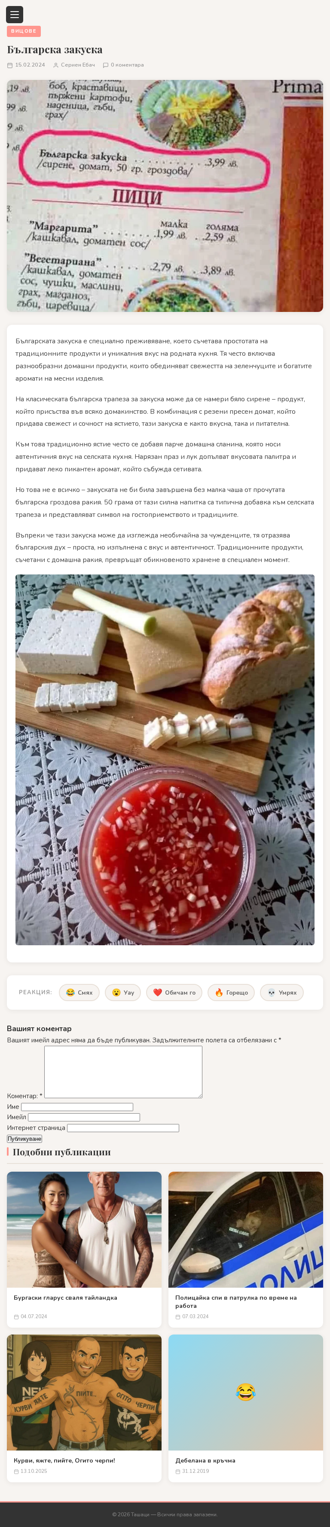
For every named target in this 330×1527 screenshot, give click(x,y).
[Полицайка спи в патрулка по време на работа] (245, 1230)
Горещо (231, 992)
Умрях (282, 992)
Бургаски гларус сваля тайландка (65, 1298)
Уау (123, 992)
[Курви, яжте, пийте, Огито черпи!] (84, 1393)
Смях (79, 992)
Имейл (16, 1117)
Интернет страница (36, 1128)
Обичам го (174, 992)
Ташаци (140, 1514)
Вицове (24, 31)
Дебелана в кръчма (205, 1461)
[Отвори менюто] (14, 14)
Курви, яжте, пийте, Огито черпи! (64, 1461)
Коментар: (25, 1096)
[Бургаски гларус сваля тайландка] (84, 1230)
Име (13, 1106)
